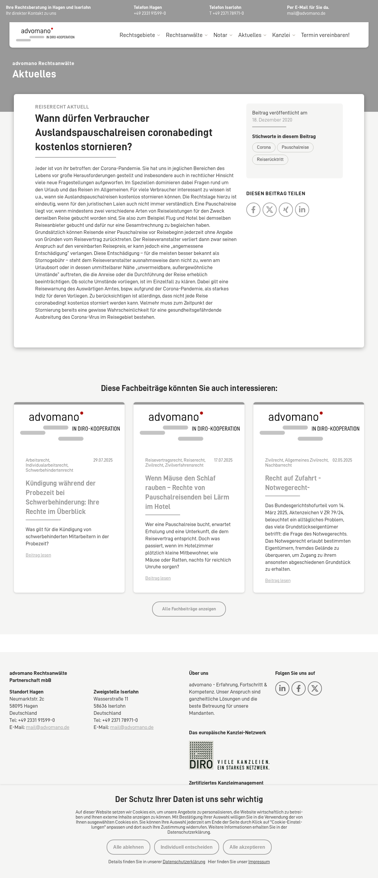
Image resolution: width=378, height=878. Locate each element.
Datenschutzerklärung (184, 861)
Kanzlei (281, 35)
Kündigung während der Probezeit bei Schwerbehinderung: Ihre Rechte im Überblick (62, 497)
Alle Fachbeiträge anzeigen (189, 609)
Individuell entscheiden (187, 847)
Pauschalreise (295, 147)
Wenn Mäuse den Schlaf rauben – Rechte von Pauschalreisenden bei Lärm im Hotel (187, 492)
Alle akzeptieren (247, 847)
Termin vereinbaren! (325, 35)
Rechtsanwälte (184, 35)
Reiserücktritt (270, 159)
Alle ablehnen (128, 847)
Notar (220, 35)
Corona (264, 147)
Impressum (259, 861)
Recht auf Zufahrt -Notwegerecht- (293, 483)
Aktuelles (249, 35)
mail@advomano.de (47, 727)
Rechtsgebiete (137, 35)
